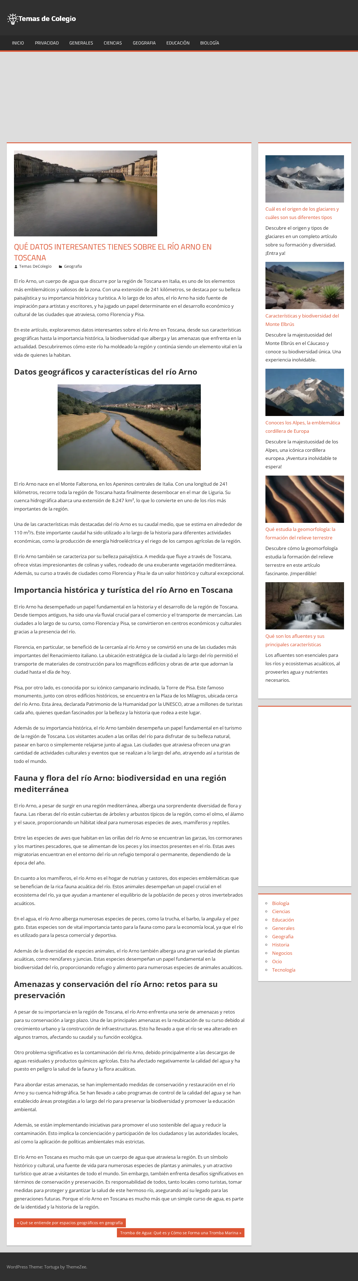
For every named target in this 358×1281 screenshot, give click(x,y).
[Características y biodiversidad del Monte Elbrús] (304, 287)
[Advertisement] (179, 94)
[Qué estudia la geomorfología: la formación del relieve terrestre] (304, 500)
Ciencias (113, 42)
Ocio (277, 961)
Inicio (18, 42)
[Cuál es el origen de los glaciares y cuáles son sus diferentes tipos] (304, 180)
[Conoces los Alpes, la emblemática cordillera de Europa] (304, 394)
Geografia (144, 42)
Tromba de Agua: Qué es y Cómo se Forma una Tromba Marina (179, 1233)
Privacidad (47, 42)
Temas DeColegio (35, 266)
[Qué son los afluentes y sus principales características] (304, 607)
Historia (280, 944)
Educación (178, 42)
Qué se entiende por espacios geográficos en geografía (71, 1224)
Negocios (282, 953)
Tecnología (283, 970)
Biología (209, 42)
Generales (81, 42)
